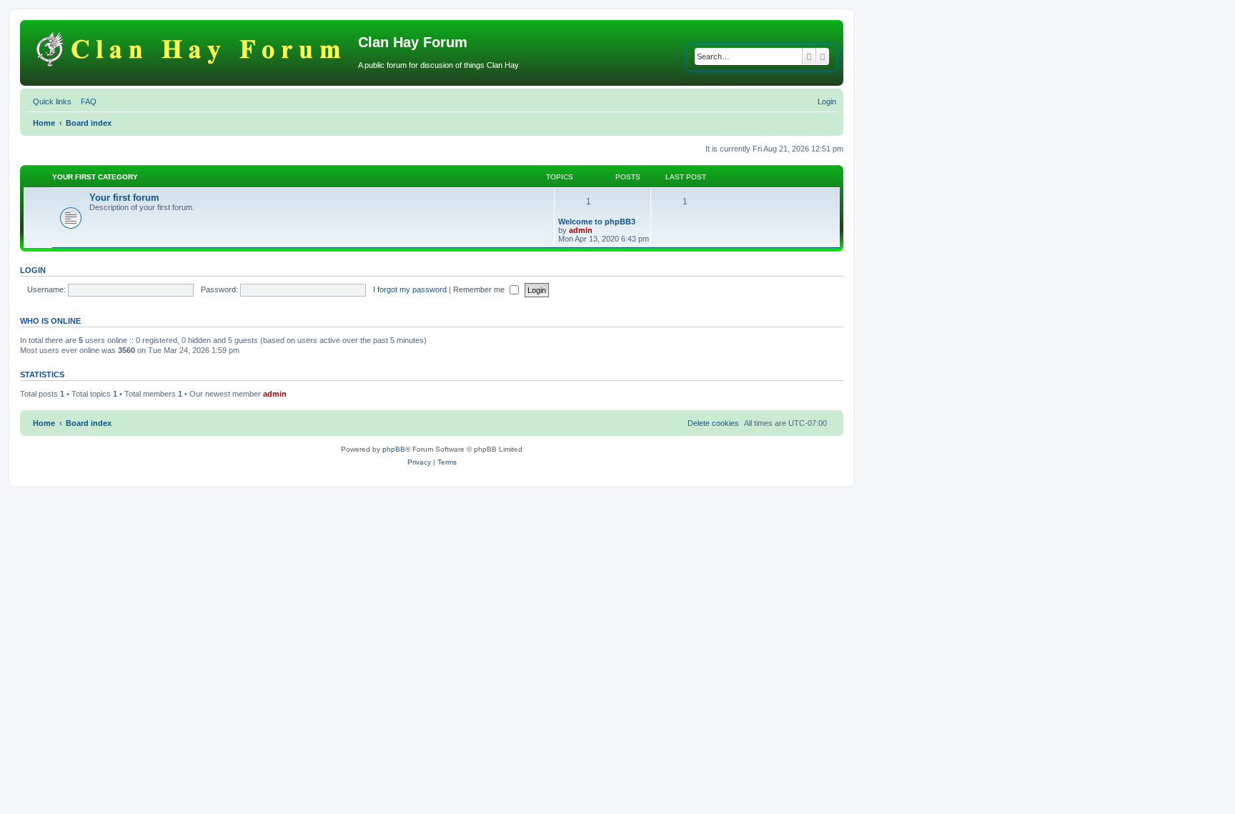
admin (580, 230)
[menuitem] (85, 101)
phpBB (393, 449)
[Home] (191, 46)
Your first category (95, 177)
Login (33, 270)
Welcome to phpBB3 (596, 221)
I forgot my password (410, 289)
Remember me (480, 289)
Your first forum (124, 197)
